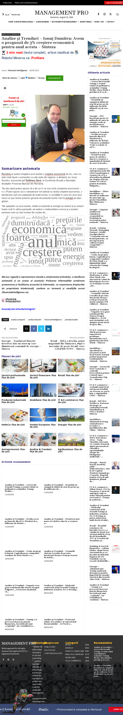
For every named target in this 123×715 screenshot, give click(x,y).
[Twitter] (110, 14)
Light (22, 78)
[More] (5, 88)
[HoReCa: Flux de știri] (15, 414)
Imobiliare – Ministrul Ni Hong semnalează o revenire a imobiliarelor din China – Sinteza (99, 424)
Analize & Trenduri (11, 34)
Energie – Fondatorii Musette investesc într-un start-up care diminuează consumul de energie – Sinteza (21, 345)
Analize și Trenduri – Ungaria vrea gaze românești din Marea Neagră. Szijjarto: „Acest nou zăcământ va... (22, 588)
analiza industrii (34, 319)
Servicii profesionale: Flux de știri (14, 376)
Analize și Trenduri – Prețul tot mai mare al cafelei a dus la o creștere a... (61, 521)
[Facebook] (98, 14)
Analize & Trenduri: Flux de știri (41, 450)
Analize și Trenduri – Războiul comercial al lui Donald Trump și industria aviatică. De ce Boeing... (61, 587)
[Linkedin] (48, 328)
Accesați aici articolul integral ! (18, 309)
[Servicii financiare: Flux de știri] (43, 365)
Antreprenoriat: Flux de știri (13, 450)
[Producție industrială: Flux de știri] (15, 390)
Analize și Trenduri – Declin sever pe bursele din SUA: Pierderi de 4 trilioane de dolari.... (22, 521)
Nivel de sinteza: (9, 77)
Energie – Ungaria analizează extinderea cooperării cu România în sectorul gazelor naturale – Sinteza (99, 216)
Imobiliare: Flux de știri (43, 399)
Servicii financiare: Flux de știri (43, 376)
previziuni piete (71, 319)
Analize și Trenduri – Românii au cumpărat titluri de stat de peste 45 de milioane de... (61, 487)
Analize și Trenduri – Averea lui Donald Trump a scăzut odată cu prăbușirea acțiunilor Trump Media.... (21, 488)
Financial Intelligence (17, 70)
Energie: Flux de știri (69, 424)
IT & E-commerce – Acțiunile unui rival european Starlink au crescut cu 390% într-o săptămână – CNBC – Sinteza (100, 390)
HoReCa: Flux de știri (13, 424)
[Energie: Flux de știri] (71, 414)
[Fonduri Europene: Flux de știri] (43, 414)
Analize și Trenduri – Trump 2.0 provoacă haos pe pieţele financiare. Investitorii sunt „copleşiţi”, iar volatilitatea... (21, 622)
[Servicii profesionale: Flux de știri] (15, 365)
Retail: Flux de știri (68, 375)
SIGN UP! (14, 125)
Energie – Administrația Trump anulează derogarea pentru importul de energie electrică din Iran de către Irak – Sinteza (100, 572)
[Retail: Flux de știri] (71, 365)
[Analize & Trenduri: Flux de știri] (43, 439)
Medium (31, 78)
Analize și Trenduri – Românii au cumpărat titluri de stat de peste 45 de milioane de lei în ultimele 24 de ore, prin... (99, 104)
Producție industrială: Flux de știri (14, 401)
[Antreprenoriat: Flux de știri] (15, 439)
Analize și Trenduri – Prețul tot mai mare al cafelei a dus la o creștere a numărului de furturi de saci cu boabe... (100, 157)
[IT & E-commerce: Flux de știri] (71, 390)
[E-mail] (26, 328)
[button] (117, 14)
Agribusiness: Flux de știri (70, 450)
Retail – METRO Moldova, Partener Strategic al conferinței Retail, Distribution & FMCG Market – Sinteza (99, 407)
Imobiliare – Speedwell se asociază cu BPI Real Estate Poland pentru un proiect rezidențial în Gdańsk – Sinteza (99, 354)
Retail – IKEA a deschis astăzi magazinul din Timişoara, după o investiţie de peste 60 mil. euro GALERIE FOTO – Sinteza (66, 345)
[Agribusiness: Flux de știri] (71, 439)
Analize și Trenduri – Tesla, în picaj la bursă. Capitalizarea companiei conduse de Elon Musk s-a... (23, 553)
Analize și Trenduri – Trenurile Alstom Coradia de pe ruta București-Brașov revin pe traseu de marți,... (60, 554)
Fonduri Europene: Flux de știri (43, 425)
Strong (41, 78)
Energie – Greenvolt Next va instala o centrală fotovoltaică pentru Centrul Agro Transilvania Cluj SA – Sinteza (100, 373)
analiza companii (18, 319)
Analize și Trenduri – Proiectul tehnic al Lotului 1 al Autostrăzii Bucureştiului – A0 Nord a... (60, 621)
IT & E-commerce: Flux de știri (71, 401)
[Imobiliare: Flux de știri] (43, 390)
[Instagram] (104, 14)
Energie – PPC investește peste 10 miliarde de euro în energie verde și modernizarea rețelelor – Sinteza (99, 121)
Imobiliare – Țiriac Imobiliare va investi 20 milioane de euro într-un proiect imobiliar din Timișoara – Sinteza (99, 197)
